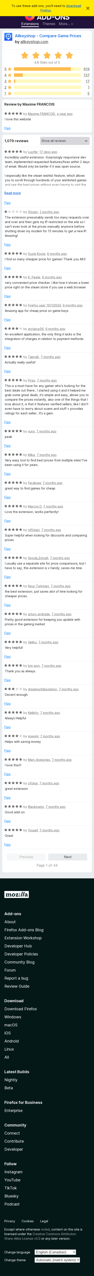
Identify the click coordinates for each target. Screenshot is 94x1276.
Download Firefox (20, 1009)
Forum (10, 970)
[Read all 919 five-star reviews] (47, 69)
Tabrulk (33, 357)
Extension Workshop (23, 938)
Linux (9, 1049)
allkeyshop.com (34, 41)
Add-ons (12, 913)
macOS (10, 1025)
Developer (13, 1149)
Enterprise (13, 1110)
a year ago (65, 114)
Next (68, 857)
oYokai (33, 783)
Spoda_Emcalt (38, 558)
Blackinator (36, 807)
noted (45, 1229)
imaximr (33, 736)
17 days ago (48, 152)
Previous (26, 857)
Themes (48, 24)
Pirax (31, 380)
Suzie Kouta (36, 254)
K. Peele (34, 277)
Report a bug (16, 978)
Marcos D (35, 506)
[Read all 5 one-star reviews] (47, 93)
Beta (8, 1088)
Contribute (14, 1141)
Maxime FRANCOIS (41, 114)
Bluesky (11, 1196)
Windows (12, 1017)
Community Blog (19, 962)
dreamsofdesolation (42, 689)
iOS (7, 1033)
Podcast (12, 1204)
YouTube (12, 1180)
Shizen (33, 212)
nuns (31, 431)
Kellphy (33, 712)
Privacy (9, 1221)
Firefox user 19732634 (44, 305)
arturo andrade (39, 614)
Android (11, 1041)
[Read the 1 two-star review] (47, 87)
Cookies (28, 1221)
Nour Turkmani (38, 586)
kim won (34, 665)
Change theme (15, 1260)
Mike (31, 455)
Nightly (10, 1080)
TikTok (10, 1188)
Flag (7, 128)
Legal (44, 1221)
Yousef (33, 830)
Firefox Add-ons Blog (24, 930)
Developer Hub (18, 946)
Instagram (13, 1172)
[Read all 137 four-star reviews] (47, 75)
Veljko (32, 642)
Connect (12, 1133)
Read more (12, 193)
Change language (17, 1252)
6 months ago (57, 254)
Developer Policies (21, 954)
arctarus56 (36, 329)
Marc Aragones (39, 760)
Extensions (30, 24)
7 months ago (51, 357)
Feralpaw (34, 483)
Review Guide (16, 986)
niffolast (34, 530)
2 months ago (49, 212)
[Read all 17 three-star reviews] (47, 81)
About (10, 922)
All (6, 1057)
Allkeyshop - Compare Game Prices (48, 36)
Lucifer (33, 152)
